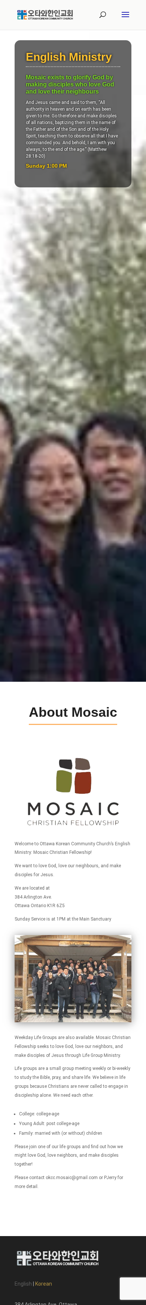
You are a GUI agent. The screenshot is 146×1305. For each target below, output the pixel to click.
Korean (43, 1284)
